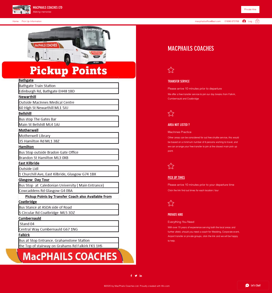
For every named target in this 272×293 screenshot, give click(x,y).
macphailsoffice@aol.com (208, 21)
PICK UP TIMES (176, 177)
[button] (257, 21)
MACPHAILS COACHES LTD (47, 7)
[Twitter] (136, 275)
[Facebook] (131, 275)
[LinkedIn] (140, 275)
